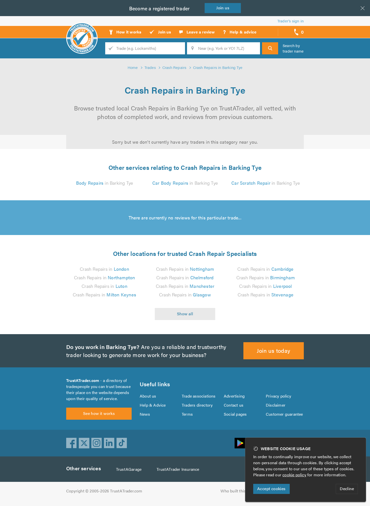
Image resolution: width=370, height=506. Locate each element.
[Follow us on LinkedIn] (109, 443)
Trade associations (199, 396)
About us (148, 396)
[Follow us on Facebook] (71, 443)
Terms (187, 414)
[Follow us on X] (84, 443)
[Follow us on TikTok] (122, 443)
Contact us (233, 405)
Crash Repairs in (104, 269)
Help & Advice (153, 405)
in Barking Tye (104, 183)
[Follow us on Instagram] (96, 443)
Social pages (235, 414)
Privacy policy (278, 396)
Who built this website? (241, 491)
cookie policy (294, 475)
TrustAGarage (128, 469)
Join (222, 8)
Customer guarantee (284, 414)
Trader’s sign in (290, 20)
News (145, 414)
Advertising (234, 396)
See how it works (99, 413)
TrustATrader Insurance (178, 469)
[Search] (270, 48)
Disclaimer (275, 405)
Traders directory (197, 405)
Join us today (273, 350)
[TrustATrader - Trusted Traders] (82, 30)
